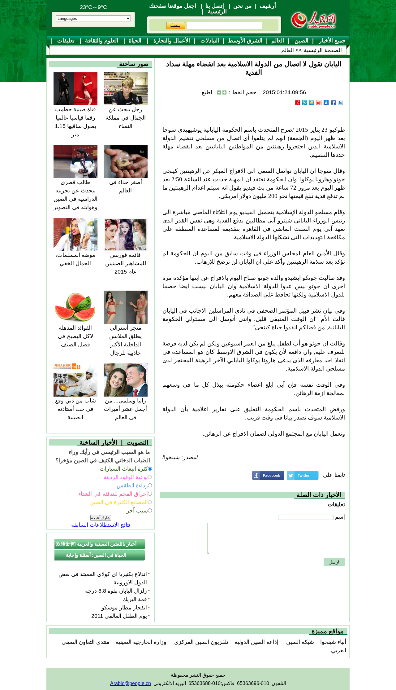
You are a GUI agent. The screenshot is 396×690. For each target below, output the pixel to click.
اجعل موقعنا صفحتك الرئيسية (188, 9)
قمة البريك (135, 599)
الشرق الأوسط (245, 40)
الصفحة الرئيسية (323, 50)
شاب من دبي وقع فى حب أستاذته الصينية (75, 409)
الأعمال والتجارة (171, 40)
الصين (300, 40)
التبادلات (209, 40)
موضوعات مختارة (201, 50)
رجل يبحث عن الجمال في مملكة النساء (125, 117)
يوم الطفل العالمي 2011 (119, 616)
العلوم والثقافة (102, 40)
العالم (277, 40)
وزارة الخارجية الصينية (141, 642)
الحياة (136, 40)
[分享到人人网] (326, 102)
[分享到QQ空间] (312, 102)
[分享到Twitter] (340, 102)
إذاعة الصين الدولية (256, 642)
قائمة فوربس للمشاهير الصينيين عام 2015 (125, 263)
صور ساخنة (133, 63)
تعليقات (66, 40)
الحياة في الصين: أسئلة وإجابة (96, 555)
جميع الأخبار (331, 40)
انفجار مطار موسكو (124, 607)
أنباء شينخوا (333, 642)
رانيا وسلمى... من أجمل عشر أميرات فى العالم (125, 409)
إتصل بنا (214, 6)
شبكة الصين (299, 642)
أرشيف (268, 6)
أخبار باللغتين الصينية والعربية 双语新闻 (96, 544)
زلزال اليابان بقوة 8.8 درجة (116, 591)
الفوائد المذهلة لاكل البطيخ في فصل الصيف (75, 336)
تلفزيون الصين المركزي (200, 642)
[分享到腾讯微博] (305, 102)
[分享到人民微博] (297, 102)
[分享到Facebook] (333, 102)
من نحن (242, 6)
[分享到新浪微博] (319, 102)
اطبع (207, 92)
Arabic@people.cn (130, 683)
